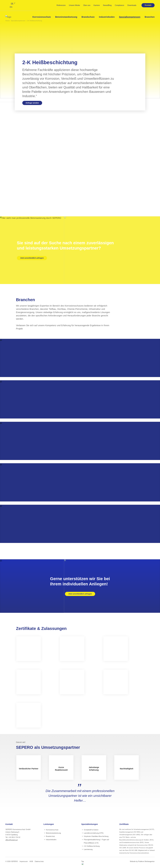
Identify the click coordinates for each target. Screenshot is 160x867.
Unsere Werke (74, 5)
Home (7, 21)
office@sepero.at (11, 840)
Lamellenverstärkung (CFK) (94, 833)
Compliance (119, 5)
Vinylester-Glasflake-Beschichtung (96, 836)
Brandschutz (88, 17)
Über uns (86, 5)
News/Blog (107, 5)
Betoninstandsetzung (66, 17)
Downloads (131, 5)
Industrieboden (107, 17)
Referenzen (61, 5)
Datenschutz (39, 861)
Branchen (150, 17)
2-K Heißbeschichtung (92, 846)
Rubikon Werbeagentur (146, 861)
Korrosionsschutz (41, 17)
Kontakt (148, 5)
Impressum (24, 861)
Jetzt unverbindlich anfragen (32, 258)
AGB (31, 861)
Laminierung (88, 849)
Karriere (97, 5)
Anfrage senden (32, 103)
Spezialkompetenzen (129, 17)
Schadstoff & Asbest (91, 830)
